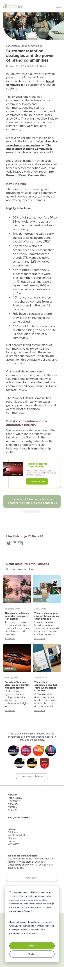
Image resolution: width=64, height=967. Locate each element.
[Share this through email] (20, 543)
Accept (32, 945)
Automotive (12, 46)
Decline (32, 954)
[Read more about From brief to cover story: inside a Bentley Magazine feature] (17, 658)
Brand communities (31, 46)
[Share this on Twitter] (8, 543)
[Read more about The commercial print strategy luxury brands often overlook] (47, 589)
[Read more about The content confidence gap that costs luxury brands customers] (47, 658)
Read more (10, 639)
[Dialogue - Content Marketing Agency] (14, 7)
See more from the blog (19, 569)
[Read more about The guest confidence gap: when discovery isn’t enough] (17, 589)
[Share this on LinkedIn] (14, 543)
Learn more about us (32, 776)
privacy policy (15, 868)
